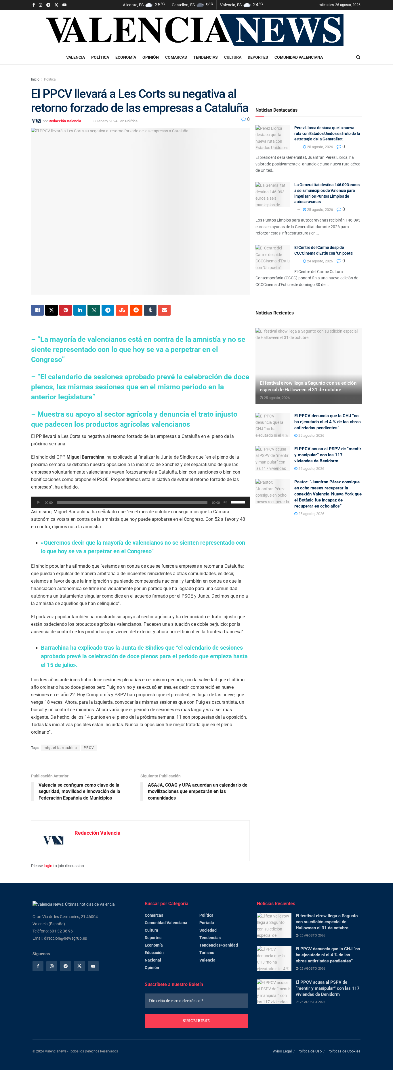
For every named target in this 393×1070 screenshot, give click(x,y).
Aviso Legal (282, 1051)
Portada (206, 922)
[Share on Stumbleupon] (122, 310)
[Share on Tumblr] (150, 310)
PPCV (89, 748)
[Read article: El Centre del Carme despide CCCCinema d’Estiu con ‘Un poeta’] (272, 257)
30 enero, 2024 (105, 121)
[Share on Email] (164, 310)
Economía (125, 57)
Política (100, 57)
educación (154, 952)
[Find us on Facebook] (34, 5)
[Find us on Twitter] (56, 5)
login (48, 865)
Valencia (75, 57)
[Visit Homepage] (196, 30)
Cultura (232, 57)
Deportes (258, 57)
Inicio (35, 79)
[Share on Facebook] (37, 310)
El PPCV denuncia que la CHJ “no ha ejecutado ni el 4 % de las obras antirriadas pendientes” (327, 421)
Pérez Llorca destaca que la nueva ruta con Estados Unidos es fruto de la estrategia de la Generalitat (327, 133)
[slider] (239, 502)
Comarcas (176, 57)
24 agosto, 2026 (319, 261)
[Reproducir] (38, 502)
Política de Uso (309, 1051)
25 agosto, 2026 (319, 147)
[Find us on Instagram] (40, 5)
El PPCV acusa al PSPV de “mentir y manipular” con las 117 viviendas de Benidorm (327, 455)
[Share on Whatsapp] (93, 310)
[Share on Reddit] (136, 310)
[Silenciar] (225, 502)
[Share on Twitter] (51, 310)
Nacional (153, 960)
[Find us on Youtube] (64, 5)
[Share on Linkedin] (79, 310)
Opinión (150, 57)
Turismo (206, 952)
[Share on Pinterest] (65, 310)
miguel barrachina (60, 748)
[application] (140, 502)
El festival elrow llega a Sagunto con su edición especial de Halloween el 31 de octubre (327, 921)
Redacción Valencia (65, 121)
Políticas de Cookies (343, 1051)
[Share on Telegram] (108, 310)
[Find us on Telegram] (48, 5)
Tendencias (205, 57)
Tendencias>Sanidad (218, 945)
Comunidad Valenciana (298, 57)
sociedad (208, 930)
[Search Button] (358, 57)
